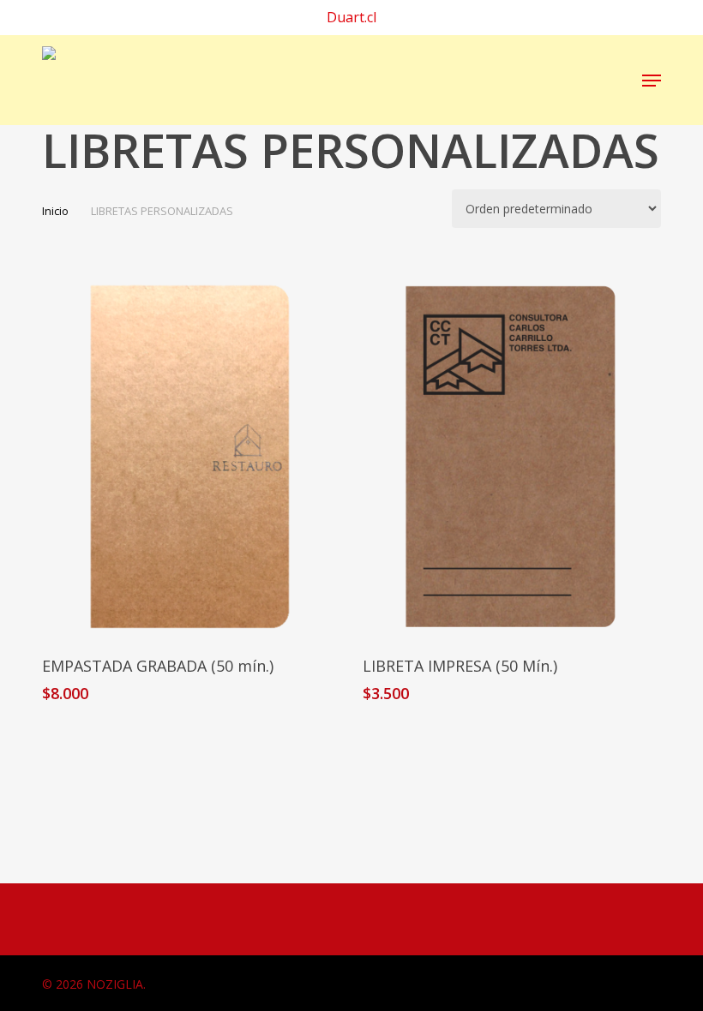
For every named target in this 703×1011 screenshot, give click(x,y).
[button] (651, 80)
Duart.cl (351, 17)
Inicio (55, 210)
